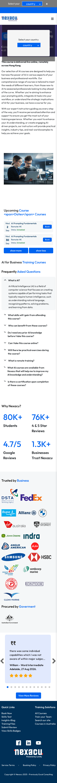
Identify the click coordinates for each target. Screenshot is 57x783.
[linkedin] (28, 743)
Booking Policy (29, 765)
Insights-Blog (8, 720)
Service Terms (8, 765)
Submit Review (9, 727)
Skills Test (6, 716)
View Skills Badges (11, 730)
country (34, 4)
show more (16, 250)
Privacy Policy (49, 765)
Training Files (8, 723)
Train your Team (43, 716)
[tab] (7, 687)
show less (41, 250)
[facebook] (18, 743)
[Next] (54, 662)
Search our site (42, 720)
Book (47, 226)
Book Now (6, 713)
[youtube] (38, 743)
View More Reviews (28, 695)
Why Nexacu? (11, 406)
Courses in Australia (45, 723)
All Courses (41, 713)
